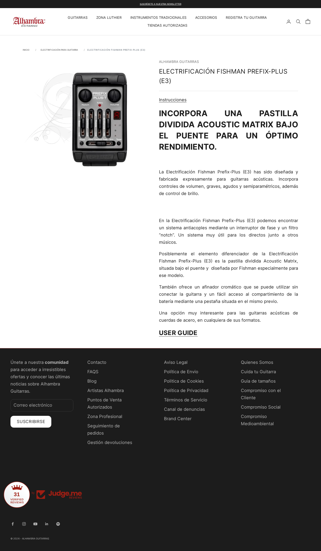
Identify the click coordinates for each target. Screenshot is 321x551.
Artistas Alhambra (105, 390)
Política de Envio (181, 371)
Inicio (26, 49)
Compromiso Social (261, 407)
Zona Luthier (109, 18)
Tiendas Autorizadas (167, 25)
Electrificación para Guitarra (59, 49)
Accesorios (206, 18)
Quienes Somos (257, 362)
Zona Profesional (104, 416)
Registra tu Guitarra (246, 18)
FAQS (92, 371)
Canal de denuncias (184, 409)
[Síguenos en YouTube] (35, 524)
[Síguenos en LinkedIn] (47, 524)
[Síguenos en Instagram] (24, 524)
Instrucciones (172, 99)
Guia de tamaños (258, 381)
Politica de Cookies (184, 381)
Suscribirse (31, 421)
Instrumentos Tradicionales (158, 18)
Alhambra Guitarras (179, 62)
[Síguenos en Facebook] (12, 524)
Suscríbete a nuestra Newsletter (160, 4)
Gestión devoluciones (109, 442)
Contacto (96, 362)
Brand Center (178, 418)
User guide (178, 333)
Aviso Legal (176, 362)
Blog (92, 381)
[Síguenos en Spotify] (58, 524)
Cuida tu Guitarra (258, 371)
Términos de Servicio (185, 399)
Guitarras (77, 18)
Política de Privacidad (186, 390)
